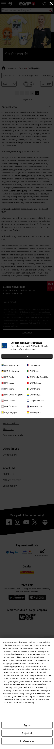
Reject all (27, 733)
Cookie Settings (15, 699)
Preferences (27, 741)
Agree (27, 725)
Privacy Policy (28, 702)
